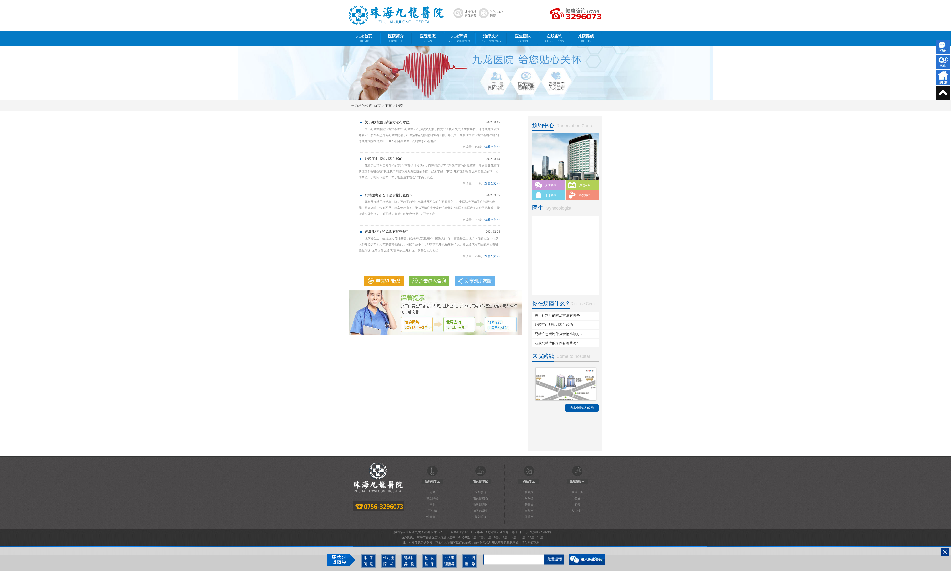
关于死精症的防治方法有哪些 (387, 122)
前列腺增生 (480, 511)
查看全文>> (492, 147)
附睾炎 (529, 498)
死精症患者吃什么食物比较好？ (389, 195)
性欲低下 (432, 517)
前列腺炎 (481, 517)
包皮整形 (429, 561)
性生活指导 (470, 561)
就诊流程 (584, 195)
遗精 (432, 492)
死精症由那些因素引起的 (384, 159)
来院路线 (586, 38)
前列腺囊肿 (480, 504)
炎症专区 (529, 481)
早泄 (432, 504)
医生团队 (523, 38)
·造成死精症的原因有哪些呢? (555, 343)
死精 (399, 106)
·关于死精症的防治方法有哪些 (556, 315)
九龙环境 (459, 38)
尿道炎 (529, 517)
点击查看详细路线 (582, 408)
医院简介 (396, 38)
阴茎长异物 (409, 561)
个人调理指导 (449, 561)
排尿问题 (368, 561)
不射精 (432, 511)
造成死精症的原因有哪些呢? (386, 231)
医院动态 (428, 38)
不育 (388, 106)
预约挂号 (584, 185)
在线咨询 (554, 38)
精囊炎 (529, 492)
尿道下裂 (577, 492)
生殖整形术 (577, 481)
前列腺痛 (481, 492)
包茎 (577, 498)
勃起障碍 (432, 498)
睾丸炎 (529, 511)
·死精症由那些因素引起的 (553, 325)
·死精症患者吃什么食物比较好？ (558, 334)
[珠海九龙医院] (396, 24)
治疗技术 (491, 38)
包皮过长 (577, 511)
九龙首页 (364, 38)
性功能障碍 (388, 561)
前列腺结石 (480, 498)
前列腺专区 (480, 481)
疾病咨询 (550, 185)
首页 (377, 106)
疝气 (577, 504)
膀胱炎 (529, 504)
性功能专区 (432, 481)
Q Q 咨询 (550, 195)
